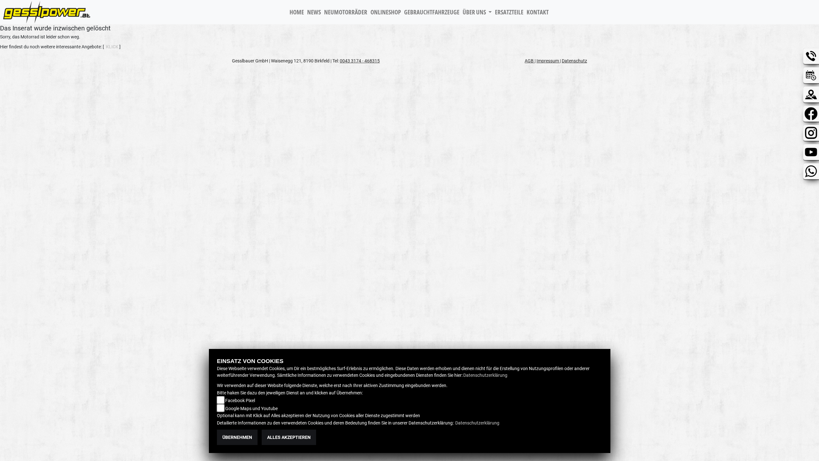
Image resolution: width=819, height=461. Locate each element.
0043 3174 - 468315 (360, 60)
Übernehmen (237, 437)
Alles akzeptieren (289, 437)
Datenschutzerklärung (485, 375)
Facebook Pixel (240, 400)
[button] (477, 12)
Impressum (548, 60)
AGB (530, 60)
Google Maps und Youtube (251, 408)
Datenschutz (574, 60)
